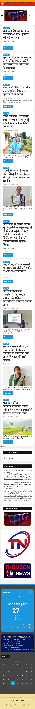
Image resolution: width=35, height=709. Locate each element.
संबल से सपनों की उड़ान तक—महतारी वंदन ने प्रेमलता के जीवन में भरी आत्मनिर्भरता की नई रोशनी (16, 353)
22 (26, 679)
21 (22, 679)
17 (3, 679)
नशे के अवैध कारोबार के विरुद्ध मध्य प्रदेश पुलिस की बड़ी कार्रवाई (16, 34)
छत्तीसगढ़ (6, 113)
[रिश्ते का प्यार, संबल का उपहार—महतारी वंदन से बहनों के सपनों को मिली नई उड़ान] (17, 143)
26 (13, 683)
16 (31, 675)
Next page (4, 447)
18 (8, 679)
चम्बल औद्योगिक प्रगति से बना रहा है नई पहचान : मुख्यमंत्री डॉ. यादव (17, 91)
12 (13, 675)
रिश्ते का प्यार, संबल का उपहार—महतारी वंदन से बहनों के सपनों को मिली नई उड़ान (16, 121)
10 (3, 675)
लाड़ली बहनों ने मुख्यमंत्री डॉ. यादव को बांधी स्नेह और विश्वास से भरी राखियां (17, 268)
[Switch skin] (30, 16)
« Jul (2, 690)
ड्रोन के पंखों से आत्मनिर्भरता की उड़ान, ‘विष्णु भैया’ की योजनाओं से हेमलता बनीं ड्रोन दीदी (17, 408)
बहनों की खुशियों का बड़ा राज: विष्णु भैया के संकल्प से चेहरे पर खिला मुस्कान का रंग (17, 176)
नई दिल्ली (6, 28)
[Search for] (33, 16)
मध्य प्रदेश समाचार (11, 466)
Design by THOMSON (18, 700)
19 (13, 679)
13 (17, 675)
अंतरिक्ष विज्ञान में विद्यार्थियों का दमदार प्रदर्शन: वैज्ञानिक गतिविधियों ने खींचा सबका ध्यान (17, 298)
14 (22, 675)
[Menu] (2, 16)
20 (17, 679)
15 (26, 675)
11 (8, 675)
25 (8, 683)
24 (4, 683)
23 (31, 679)
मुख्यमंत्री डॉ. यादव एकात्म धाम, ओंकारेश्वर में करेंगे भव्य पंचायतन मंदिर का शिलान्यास (17, 62)
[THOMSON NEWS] (15, 15)
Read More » (8, 48)
